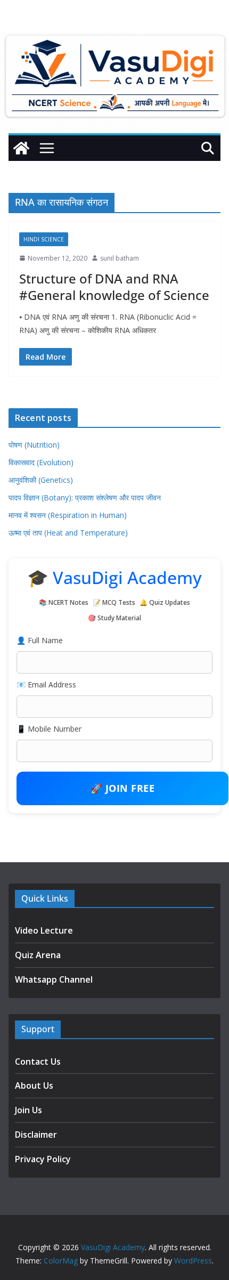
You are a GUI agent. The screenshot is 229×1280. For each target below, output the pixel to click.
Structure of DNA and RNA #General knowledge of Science (114, 287)
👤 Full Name (40, 640)
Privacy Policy (43, 1159)
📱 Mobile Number (49, 729)
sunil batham (119, 258)
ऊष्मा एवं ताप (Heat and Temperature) (68, 533)
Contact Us (38, 1061)
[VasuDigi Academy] (21, 148)
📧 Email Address (46, 684)
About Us (34, 1085)
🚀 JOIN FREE (123, 788)
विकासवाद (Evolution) (41, 462)
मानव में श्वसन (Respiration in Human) (68, 515)
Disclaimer (36, 1134)
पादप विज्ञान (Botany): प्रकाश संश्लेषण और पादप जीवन (85, 497)
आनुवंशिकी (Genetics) (41, 480)
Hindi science (43, 239)
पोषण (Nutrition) (34, 445)
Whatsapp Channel (54, 979)
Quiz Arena (38, 955)
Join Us (28, 1110)
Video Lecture (44, 930)
